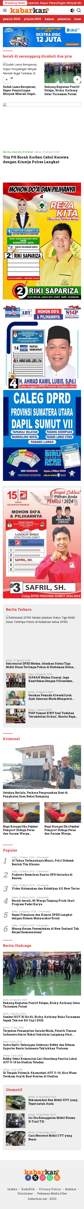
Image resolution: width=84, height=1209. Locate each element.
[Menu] (5, 10)
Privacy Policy (50, 1189)
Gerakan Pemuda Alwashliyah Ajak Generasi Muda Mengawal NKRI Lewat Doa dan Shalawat (50, 697)
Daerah (16, 152)
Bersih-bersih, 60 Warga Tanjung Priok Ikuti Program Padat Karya (43, 902)
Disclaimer (25, 1193)
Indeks (12, 1189)
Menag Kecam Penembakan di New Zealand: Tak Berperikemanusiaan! (45, 930)
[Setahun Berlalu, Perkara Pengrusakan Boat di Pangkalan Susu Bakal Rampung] (42, 767)
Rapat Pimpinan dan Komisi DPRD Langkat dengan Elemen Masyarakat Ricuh (42, 916)
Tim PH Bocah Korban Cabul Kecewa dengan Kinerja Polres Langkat (36, 159)
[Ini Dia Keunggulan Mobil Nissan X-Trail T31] (15, 1120)
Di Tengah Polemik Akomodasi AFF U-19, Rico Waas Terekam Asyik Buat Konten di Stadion (40, 1074)
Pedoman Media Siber (52, 1193)
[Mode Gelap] (72, 10)
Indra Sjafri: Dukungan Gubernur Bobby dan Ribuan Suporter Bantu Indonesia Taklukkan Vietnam (39, 1046)
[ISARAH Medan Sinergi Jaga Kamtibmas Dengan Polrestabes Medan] (15, 680)
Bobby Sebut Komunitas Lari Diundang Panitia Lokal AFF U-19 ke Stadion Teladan (40, 1060)
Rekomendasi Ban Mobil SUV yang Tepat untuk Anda (52, 1101)
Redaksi (70, 1189)
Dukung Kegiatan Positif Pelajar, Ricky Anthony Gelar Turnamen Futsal (20, 90)
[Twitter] (35, 1178)
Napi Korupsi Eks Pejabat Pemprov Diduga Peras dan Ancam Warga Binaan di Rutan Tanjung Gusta (20, 830)
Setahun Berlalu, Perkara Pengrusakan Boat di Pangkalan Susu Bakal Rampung (35, 794)
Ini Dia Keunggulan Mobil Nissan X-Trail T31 (51, 1119)
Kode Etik (28, 1189)
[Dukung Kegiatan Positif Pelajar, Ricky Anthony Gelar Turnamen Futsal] (21, 72)
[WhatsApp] (50, 1178)
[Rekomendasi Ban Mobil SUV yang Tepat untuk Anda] (15, 1103)
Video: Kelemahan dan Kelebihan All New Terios (46, 888)
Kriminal (27, 152)
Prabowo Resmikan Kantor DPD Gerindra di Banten (42, 876)
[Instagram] (42, 1178)
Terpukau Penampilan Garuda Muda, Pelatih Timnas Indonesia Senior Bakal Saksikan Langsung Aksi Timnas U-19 (39, 1032)
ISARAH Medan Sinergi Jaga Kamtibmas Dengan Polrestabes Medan (50, 679)
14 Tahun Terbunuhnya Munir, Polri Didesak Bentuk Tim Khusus (43, 862)
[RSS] (57, 1178)
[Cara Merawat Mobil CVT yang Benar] (15, 1138)
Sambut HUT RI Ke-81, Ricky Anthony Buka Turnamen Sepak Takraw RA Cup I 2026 (41, 1018)
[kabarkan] (29, 10)
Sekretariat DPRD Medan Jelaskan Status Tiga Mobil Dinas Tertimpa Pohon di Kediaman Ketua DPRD (39, 665)
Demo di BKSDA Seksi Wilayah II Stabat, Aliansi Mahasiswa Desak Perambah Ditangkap (62, 90)
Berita (7, 152)
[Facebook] (28, 1178)
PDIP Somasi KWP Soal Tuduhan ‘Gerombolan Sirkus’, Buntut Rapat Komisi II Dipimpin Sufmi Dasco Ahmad (52, 714)
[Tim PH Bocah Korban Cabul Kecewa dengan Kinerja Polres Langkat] (42, 125)
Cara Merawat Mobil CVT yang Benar (50, 1137)
